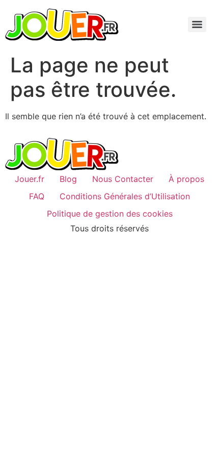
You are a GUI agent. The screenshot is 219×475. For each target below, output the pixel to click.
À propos (186, 179)
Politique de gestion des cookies (110, 213)
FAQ (36, 196)
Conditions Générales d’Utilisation (125, 196)
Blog (68, 179)
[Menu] (197, 24)
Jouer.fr (29, 179)
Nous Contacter (122, 179)
